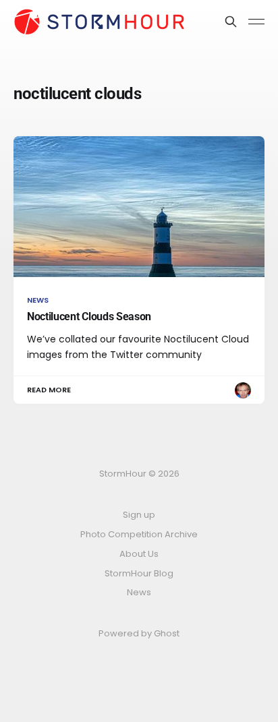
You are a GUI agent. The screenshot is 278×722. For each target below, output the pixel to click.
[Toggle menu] (256, 21)
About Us (139, 553)
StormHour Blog (139, 573)
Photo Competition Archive (139, 534)
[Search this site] (231, 21)
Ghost (166, 633)
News (139, 592)
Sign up (139, 514)
